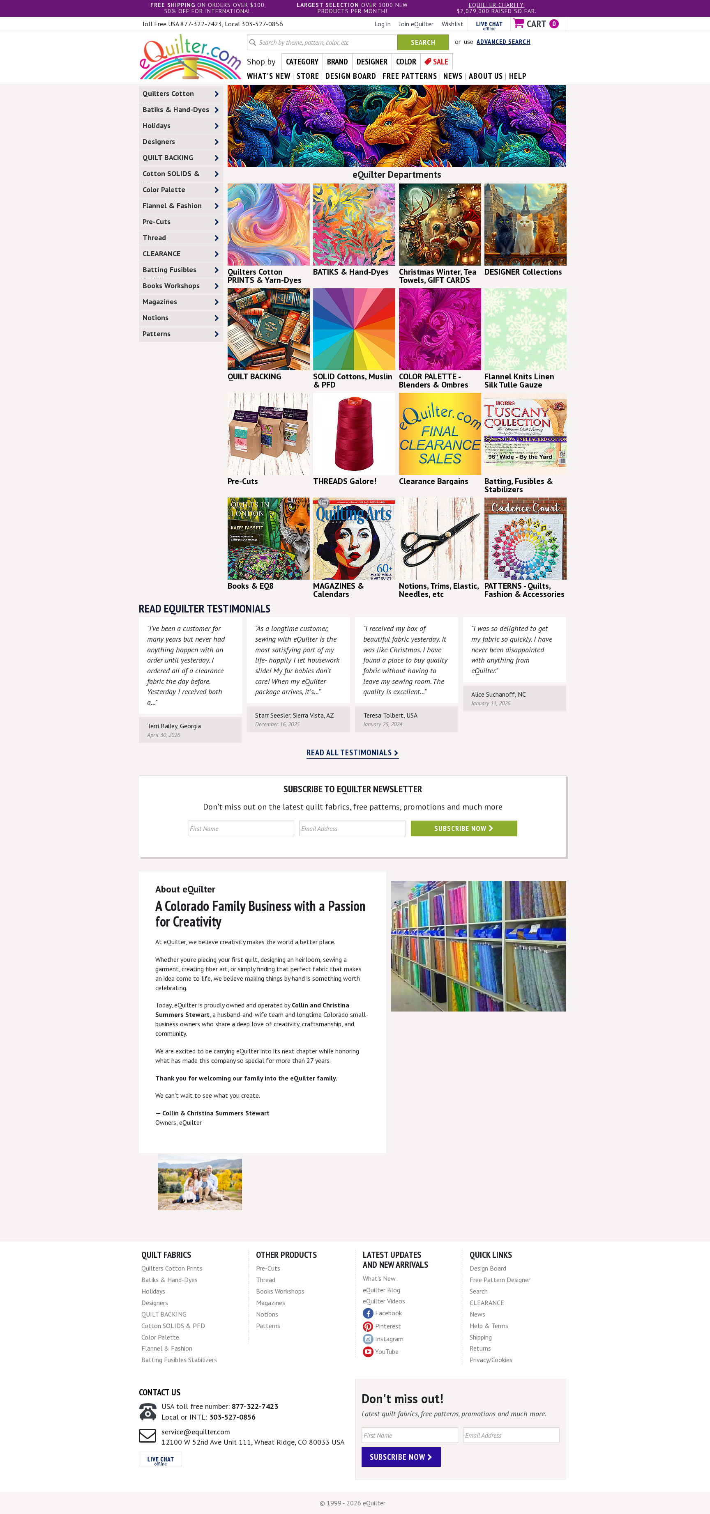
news (453, 76)
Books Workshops (171, 285)
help (518, 76)
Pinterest (388, 1326)
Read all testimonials (350, 752)
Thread (154, 237)
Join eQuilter (416, 24)
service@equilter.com (195, 1431)
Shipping (481, 1337)
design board (350, 76)
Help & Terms (489, 1325)
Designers (159, 141)
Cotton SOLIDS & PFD (171, 175)
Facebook (388, 1313)
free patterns (410, 76)
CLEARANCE (161, 253)
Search (423, 42)
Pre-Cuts (157, 221)
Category (302, 61)
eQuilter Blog (381, 1290)
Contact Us (159, 1392)
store (308, 76)
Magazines (160, 301)
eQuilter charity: (497, 5)
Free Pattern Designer (500, 1279)
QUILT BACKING (168, 157)
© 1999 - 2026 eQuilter (352, 1503)
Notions (155, 317)
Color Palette (164, 189)
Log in (382, 24)
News (477, 1314)
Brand (337, 61)
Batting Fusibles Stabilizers (169, 271)
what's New (268, 76)
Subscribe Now (461, 828)
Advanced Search (503, 41)
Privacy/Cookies (491, 1360)
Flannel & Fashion (172, 205)
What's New (379, 1278)
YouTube (387, 1351)
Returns (480, 1348)
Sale (440, 61)
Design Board (488, 1268)
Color (406, 61)
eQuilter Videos (384, 1301)
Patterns (157, 333)
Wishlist (452, 24)
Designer (372, 61)
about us (486, 76)
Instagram (389, 1339)
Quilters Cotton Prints (168, 95)
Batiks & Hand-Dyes (176, 109)
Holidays (157, 125)
